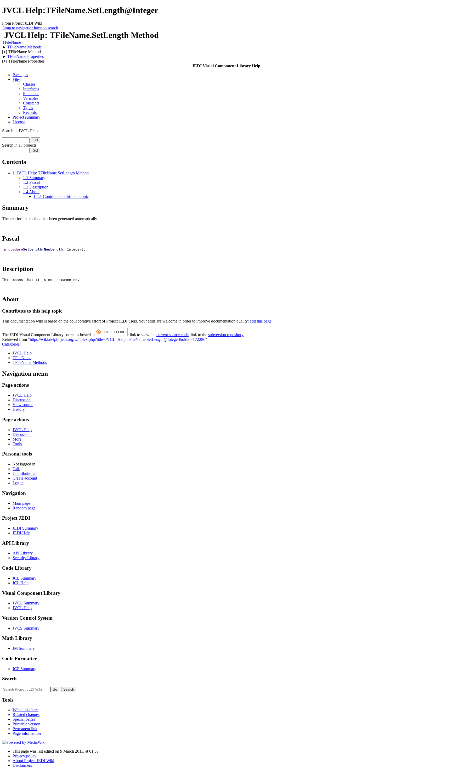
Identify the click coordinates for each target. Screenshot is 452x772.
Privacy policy (24, 756)
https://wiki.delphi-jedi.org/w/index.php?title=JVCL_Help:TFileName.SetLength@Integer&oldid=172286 (117, 339)
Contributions (24, 473)
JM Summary (24, 648)
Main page (21, 503)
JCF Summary (24, 669)
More (17, 439)
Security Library (26, 558)
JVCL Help (22, 353)
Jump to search (45, 28)
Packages (20, 75)
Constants (31, 103)
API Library (23, 553)
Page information (27, 733)
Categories (11, 344)
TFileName (11, 42)
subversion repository (226, 334)
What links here (25, 710)
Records (30, 112)
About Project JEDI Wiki (33, 760)
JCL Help (21, 583)
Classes (29, 84)
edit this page (261, 321)
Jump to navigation (17, 28)
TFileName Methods (24, 47)
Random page (24, 508)
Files (16, 79)
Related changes (26, 714)
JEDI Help (21, 533)
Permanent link (25, 728)
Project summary (26, 117)
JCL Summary (24, 578)
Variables (30, 98)
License (19, 122)
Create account (25, 478)
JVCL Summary (26, 603)
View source (23, 404)
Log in (18, 483)
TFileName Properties (25, 56)
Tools (17, 444)
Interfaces (31, 89)
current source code (172, 334)
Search (9, 678)
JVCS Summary (26, 628)
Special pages (24, 719)
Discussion (22, 400)
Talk (16, 468)
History (19, 409)
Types (28, 107)
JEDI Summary (25, 528)
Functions (31, 93)
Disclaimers (22, 765)
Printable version (26, 724)
